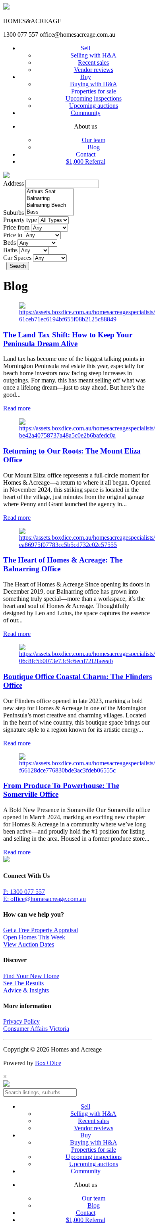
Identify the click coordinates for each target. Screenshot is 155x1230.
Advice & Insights (26, 990)
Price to (12, 235)
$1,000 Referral (85, 161)
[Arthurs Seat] (49, 191)
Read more (17, 408)
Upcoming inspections (94, 98)
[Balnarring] (49, 198)
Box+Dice (48, 1063)
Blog (93, 147)
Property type (20, 219)
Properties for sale (93, 91)
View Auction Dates (28, 944)
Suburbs (13, 212)
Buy (85, 76)
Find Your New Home (31, 976)
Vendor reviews (93, 69)
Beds (9, 242)
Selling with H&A (93, 55)
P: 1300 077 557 (24, 891)
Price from (16, 227)
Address (13, 183)
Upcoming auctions (93, 105)
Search (18, 266)
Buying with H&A (93, 84)
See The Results (23, 983)
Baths (10, 250)
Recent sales (93, 62)
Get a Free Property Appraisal (40, 930)
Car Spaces (17, 257)
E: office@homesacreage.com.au (44, 898)
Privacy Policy (21, 1021)
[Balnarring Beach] (49, 205)
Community (86, 112)
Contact (85, 154)
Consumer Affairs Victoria (36, 1028)
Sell (85, 48)
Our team (93, 140)
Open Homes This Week (34, 937)
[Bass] (49, 212)
